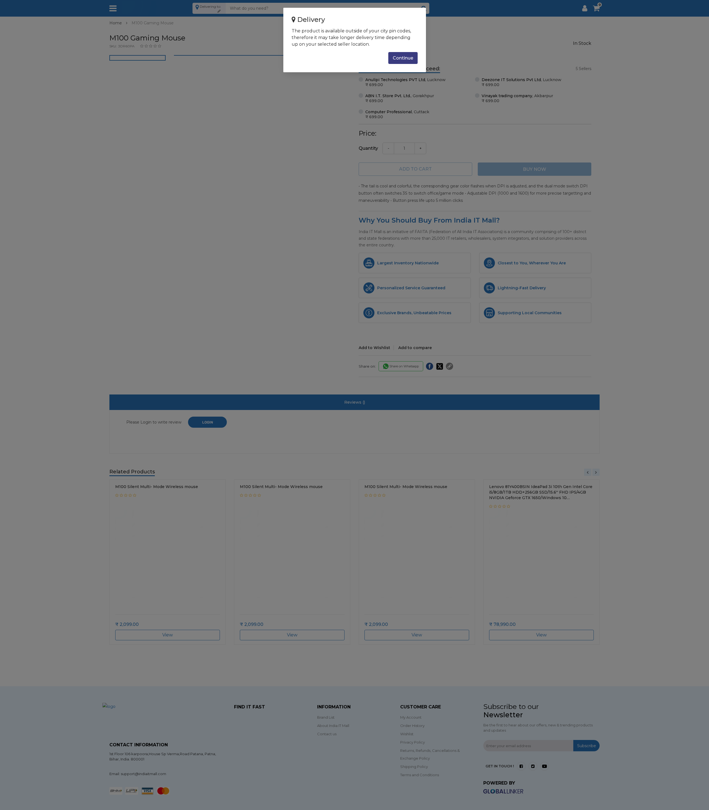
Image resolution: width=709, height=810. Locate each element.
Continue (403, 58)
